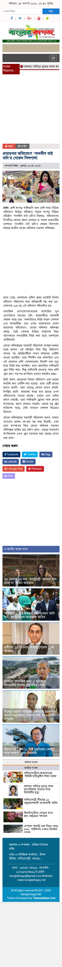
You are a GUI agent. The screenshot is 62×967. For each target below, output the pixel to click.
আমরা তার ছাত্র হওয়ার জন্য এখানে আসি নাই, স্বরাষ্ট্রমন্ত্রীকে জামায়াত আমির (29, 615)
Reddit (29, 461)
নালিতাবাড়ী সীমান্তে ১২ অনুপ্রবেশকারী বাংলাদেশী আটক (41, 801)
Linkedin (12, 461)
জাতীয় (24, 146)
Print (10, 476)
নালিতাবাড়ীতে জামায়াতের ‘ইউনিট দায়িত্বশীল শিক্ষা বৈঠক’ (40, 774)
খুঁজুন (51, 11)
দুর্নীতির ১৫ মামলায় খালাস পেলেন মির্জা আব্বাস (29, 649)
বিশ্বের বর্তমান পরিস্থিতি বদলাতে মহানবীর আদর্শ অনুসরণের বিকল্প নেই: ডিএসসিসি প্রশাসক (30, 715)
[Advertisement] (31, 111)
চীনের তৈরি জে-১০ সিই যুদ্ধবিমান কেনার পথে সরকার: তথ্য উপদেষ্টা (29, 751)
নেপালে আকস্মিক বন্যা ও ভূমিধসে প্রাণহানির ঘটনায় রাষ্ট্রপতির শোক (25, 683)
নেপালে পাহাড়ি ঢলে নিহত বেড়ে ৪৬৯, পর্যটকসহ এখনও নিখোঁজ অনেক (41, 829)
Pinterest (36, 468)
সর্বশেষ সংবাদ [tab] (31, 762)
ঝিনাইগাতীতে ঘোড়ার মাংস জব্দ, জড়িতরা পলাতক (38, 814)
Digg (47, 454)
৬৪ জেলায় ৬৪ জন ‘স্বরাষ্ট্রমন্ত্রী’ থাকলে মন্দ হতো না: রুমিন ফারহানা (30, 581)
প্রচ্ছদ (10, 146)
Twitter (31, 454)
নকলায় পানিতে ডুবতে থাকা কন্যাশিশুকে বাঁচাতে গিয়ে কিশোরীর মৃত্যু (38, 789)
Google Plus (15, 468)
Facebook (12, 454)
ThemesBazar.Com (44, 898)
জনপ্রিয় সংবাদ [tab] (31, 767)
